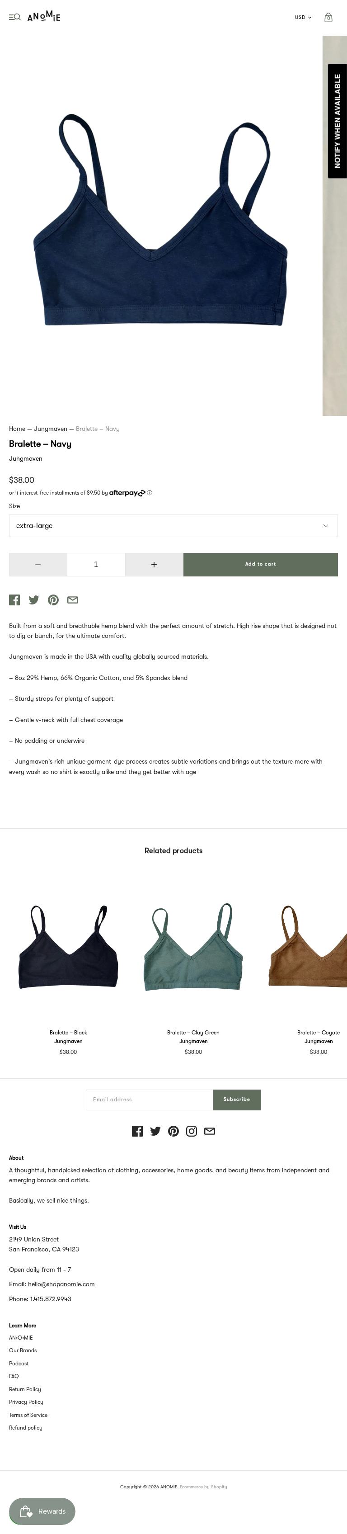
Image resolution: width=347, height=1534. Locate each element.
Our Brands (23, 1350)
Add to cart (260, 564)
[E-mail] (209, 1132)
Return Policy (25, 1389)
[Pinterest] (173, 1132)
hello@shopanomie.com (61, 1284)
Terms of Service (28, 1415)
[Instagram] (191, 1132)
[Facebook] (137, 1132)
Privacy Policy (26, 1402)
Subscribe (237, 1099)
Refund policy (25, 1428)
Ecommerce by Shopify (203, 1486)
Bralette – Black (68, 1032)
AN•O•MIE (21, 1338)
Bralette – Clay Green (193, 1032)
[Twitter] (155, 1132)
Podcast (18, 1363)
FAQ (14, 1376)
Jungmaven (50, 428)
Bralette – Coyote (318, 1032)
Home (17, 428)
